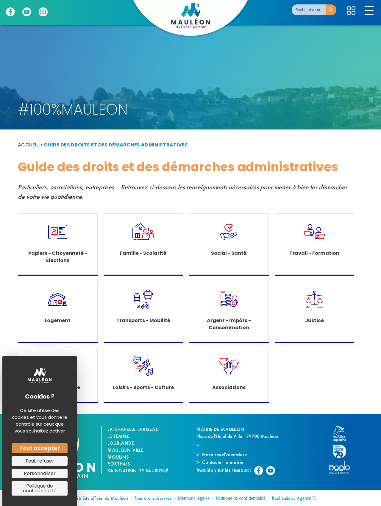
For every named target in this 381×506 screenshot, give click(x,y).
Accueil (28, 144)
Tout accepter (39, 448)
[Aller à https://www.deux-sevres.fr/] (342, 451)
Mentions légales (193, 498)
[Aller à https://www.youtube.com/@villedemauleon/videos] (26, 11)
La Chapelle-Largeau (133, 429)
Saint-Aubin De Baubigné (138, 471)
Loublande (120, 443)
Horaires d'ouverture (224, 454)
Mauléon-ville (125, 450)
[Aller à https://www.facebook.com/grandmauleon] (10, 11)
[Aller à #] (351, 10)
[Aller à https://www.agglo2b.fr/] (342, 467)
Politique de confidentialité (241, 498)
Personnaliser (40, 473)
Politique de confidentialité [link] (40, 488)
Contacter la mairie (222, 462)
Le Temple (118, 436)
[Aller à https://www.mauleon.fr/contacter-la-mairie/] (43, 11)
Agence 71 (306, 498)
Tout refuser (39, 460)
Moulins (118, 457)
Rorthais (118, 464)
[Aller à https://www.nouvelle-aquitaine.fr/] (342, 434)
